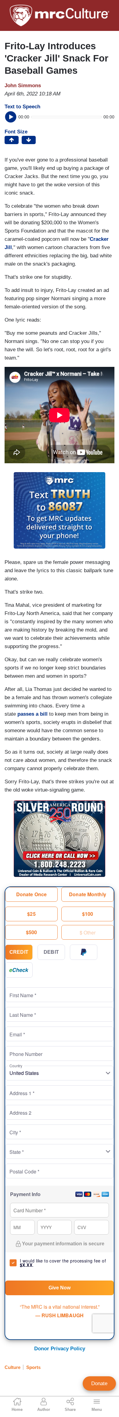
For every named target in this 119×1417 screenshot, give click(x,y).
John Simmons (23, 85)
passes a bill (32, 714)
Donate (99, 1383)
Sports (33, 1367)
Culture (12, 1367)
